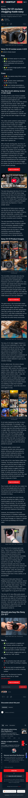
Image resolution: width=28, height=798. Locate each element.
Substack (7, 795)
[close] (24, 749)
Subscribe (19, 2)
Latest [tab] (6, 725)
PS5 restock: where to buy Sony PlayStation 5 (9, 730)
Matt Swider (10, 736)
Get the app (21, 791)
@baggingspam (5, 678)
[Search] (25, 725)
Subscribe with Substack (15, 776)
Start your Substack (10, 791)
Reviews (3, 6)
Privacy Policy (16, 782)
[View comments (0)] (7, 23)
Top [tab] (3, 725)
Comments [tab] (4, 707)
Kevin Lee (7, 19)
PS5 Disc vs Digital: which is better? (9, 742)
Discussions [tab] (12, 725)
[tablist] (7, 707)
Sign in (25, 2)
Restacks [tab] (11, 707)
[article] (14, 734)
